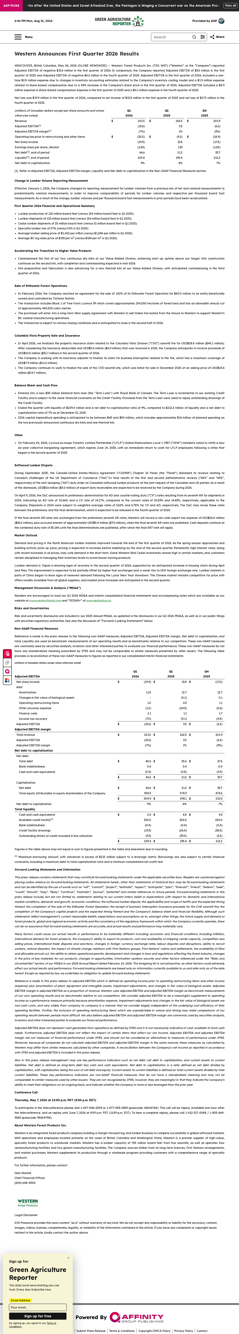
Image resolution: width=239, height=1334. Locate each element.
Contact (202, 1331)
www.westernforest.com (45, 600)
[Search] (194, 37)
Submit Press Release (91, 1331)
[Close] (68, 1258)
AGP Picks (11, 5)
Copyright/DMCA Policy (154, 1331)
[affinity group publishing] (7, 671)
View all (230, 5)
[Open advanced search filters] (202, 37)
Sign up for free (37, 1316)
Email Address (20, 1300)
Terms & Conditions (122, 1331)
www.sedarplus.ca (98, 600)
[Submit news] (7, 654)
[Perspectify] (7, 662)
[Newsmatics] (7, 680)
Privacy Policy (183, 1331)
